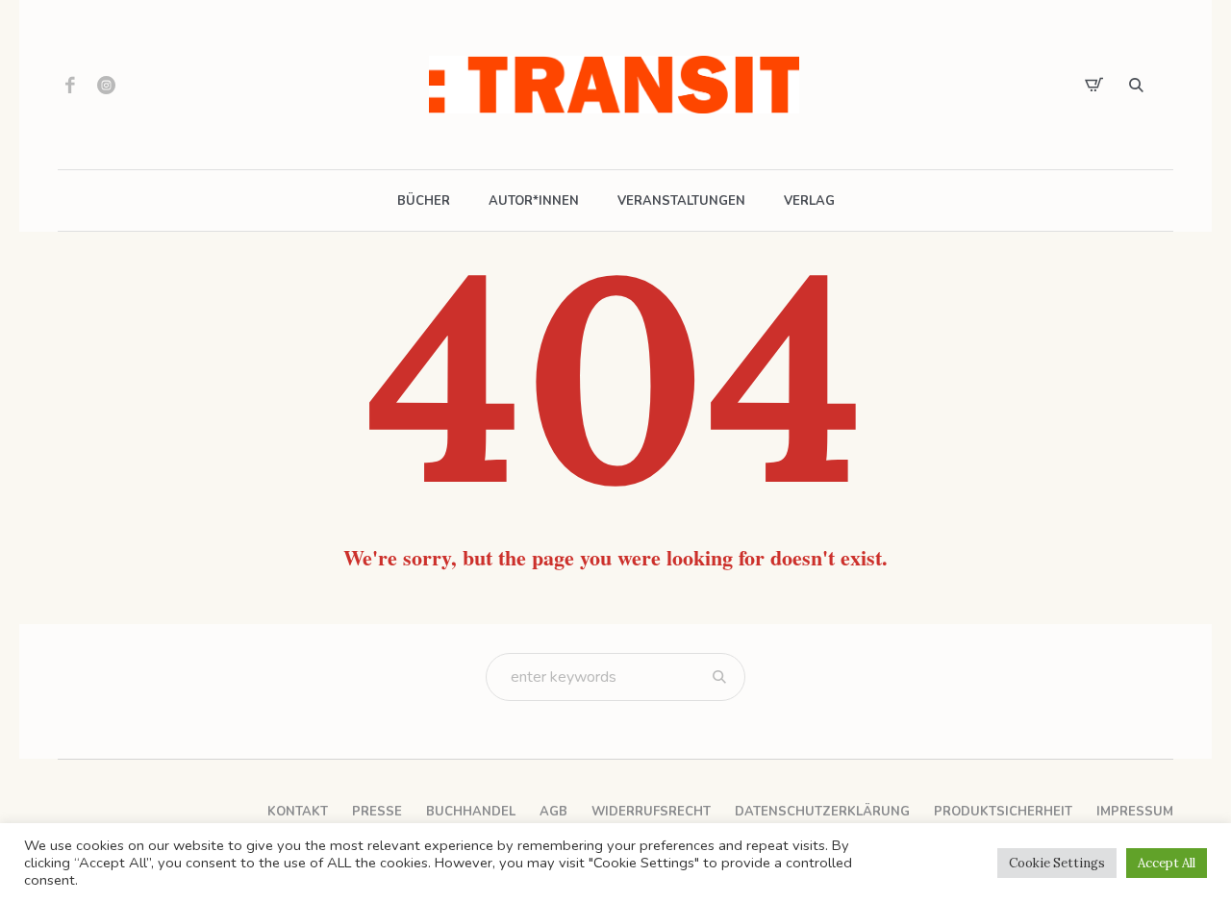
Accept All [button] (1166, 863)
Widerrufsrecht (651, 811)
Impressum (1134, 811)
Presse (377, 811)
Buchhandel (470, 811)
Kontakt (297, 811)
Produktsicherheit (1003, 811)
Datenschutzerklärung (822, 811)
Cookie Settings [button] (1057, 863)
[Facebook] (70, 84)
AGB (553, 811)
